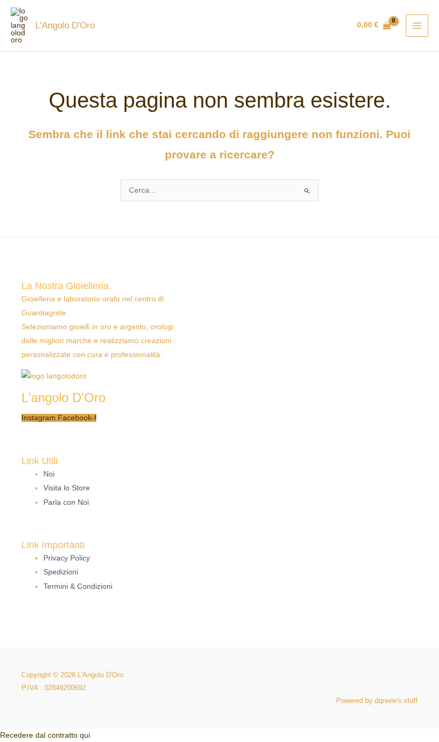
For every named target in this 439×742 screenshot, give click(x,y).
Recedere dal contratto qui (45, 735)
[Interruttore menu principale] (417, 25)
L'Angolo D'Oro (65, 25)
